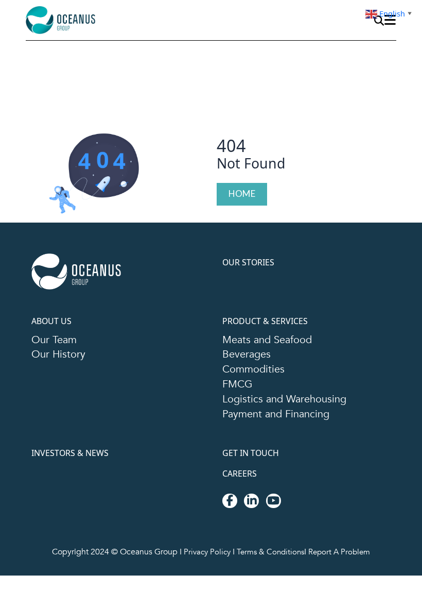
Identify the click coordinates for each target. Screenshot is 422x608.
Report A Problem (342, 563)
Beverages (248, 359)
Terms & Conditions (270, 563)
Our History (60, 359)
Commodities (255, 375)
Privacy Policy (205, 563)
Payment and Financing (280, 423)
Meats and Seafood (270, 343)
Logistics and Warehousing (288, 407)
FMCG (238, 391)
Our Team (56, 343)
